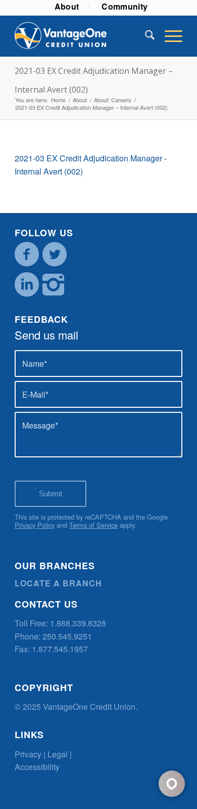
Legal (57, 754)
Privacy (28, 754)
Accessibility (37, 767)
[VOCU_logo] (82, 36)
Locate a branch (58, 583)
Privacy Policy (35, 525)
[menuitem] (67, 6)
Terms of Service (93, 525)
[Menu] (168, 36)
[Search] (145, 36)
